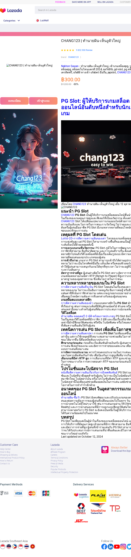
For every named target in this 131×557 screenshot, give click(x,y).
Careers (54, 455)
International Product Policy (12, 458)
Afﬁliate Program (58, 452)
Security (54, 466)
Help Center (5, 449)
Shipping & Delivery (9, 455)
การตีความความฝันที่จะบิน (77, 287)
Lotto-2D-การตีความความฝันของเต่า (83, 238)
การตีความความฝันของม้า (77, 303)
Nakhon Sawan (69, 66)
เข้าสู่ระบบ (43, 100)
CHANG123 (73, 57)
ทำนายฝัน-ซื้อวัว (71, 397)
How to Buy (5, 452)
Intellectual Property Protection (64, 472)
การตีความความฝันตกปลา (77, 333)
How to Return (6, 461)
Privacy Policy (57, 461)
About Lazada (57, 449)
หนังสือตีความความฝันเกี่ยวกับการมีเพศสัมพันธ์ (89, 372)
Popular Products (58, 469)
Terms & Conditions (59, 458)
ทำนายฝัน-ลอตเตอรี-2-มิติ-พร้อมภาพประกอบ (88, 316)
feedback (60, 2)
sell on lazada (105, 2)
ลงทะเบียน (14, 100)
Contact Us (5, 463)
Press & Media (57, 463)
